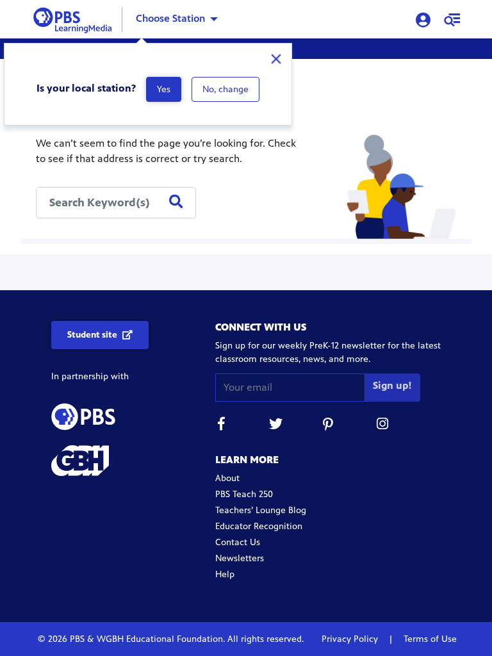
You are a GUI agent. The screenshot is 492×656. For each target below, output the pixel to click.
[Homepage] (75, 18)
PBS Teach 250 (244, 494)
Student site (92, 334)
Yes (163, 89)
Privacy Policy (351, 639)
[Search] (176, 202)
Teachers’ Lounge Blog (260, 510)
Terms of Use (429, 639)
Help (224, 574)
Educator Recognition (258, 526)
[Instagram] (383, 425)
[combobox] (116, 202)
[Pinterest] (329, 425)
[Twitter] (275, 425)
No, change (225, 89)
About (227, 478)
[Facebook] (221, 425)
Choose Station (170, 18)
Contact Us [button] (237, 542)
